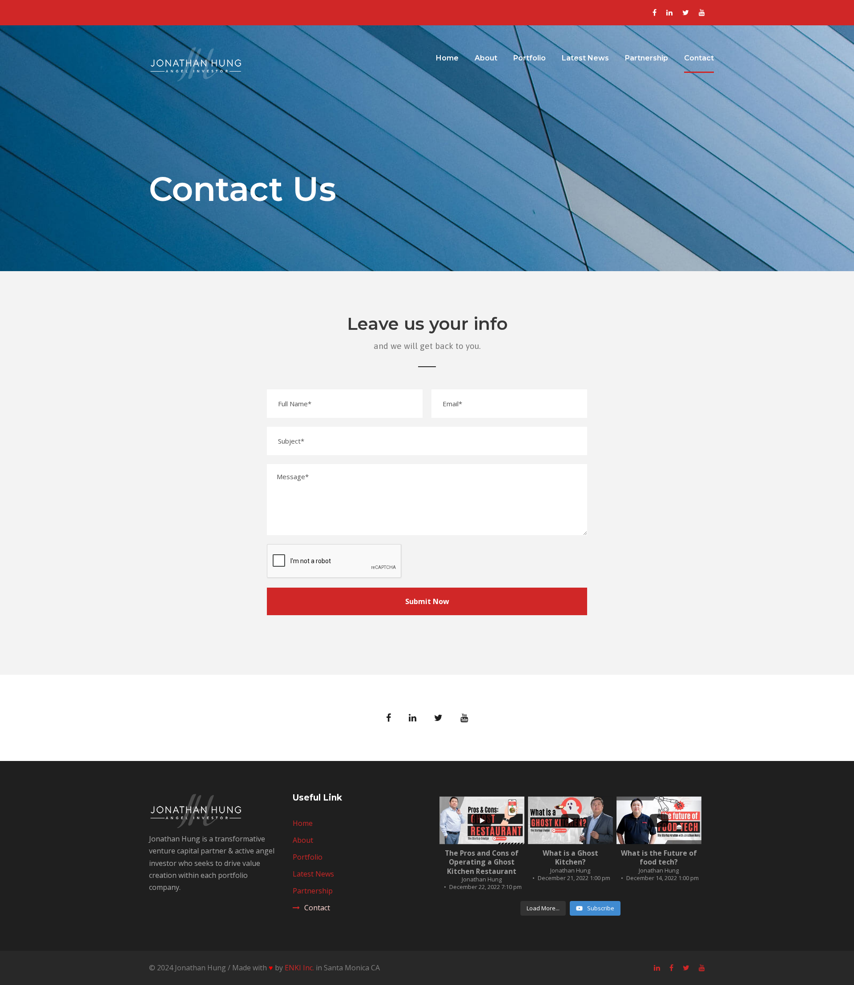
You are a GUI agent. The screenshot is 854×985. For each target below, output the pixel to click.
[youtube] (702, 12)
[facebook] (655, 12)
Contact (699, 58)
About (486, 58)
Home (447, 58)
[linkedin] (669, 12)
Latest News (585, 58)
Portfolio (529, 58)
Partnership (646, 58)
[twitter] (685, 12)
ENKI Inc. (299, 968)
